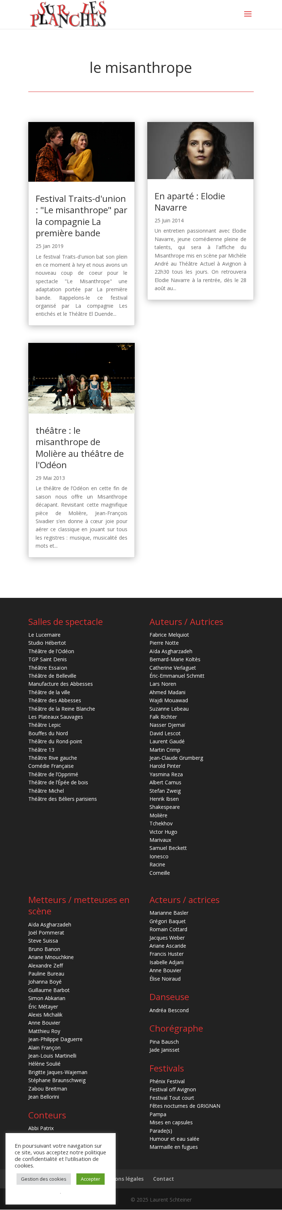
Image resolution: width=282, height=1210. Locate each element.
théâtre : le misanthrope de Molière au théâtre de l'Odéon (80, 447)
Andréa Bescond (169, 1010)
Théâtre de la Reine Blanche (61, 708)
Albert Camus (165, 782)
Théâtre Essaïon (47, 667)
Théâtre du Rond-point (55, 741)
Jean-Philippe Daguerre (55, 1039)
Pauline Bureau (46, 973)
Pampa (157, 1114)
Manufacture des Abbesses (60, 683)
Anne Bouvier (44, 1022)
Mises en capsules (171, 1122)
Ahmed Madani (167, 692)
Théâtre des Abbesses (54, 700)
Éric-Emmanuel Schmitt (177, 675)
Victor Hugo (163, 831)
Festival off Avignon (172, 1089)
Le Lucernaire (44, 634)
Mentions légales (122, 1178)
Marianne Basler (168, 912)
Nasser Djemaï (167, 724)
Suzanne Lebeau (169, 708)
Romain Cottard (168, 929)
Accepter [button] (90, 1179)
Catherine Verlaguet (172, 667)
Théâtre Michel (46, 790)
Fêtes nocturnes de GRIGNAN (184, 1105)
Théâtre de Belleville (52, 675)
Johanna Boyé (45, 981)
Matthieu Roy (44, 1031)
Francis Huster (166, 953)
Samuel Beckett (168, 847)
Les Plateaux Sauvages (55, 716)
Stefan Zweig (165, 790)
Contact (163, 1178)
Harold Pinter (165, 765)
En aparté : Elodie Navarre (190, 201)
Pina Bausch (164, 1041)
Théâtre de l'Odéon (51, 651)
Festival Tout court (171, 1097)
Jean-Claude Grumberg (176, 757)
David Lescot (165, 733)
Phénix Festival (167, 1081)
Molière (158, 815)
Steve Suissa (43, 940)
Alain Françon (44, 1047)
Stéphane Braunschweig (57, 1080)
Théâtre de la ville (49, 692)
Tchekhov (161, 823)
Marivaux (160, 839)
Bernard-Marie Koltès (174, 659)
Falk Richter (163, 716)
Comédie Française (51, 765)
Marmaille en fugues (173, 1146)
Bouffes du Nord (48, 733)
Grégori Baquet (167, 921)
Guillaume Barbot (49, 990)
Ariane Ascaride (167, 945)
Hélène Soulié (44, 1063)
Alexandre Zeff (45, 965)
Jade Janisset (164, 1049)
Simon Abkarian (46, 998)
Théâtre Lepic (44, 724)
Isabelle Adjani (166, 962)
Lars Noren (162, 683)
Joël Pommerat (46, 932)
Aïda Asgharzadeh (170, 651)
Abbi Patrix (41, 1128)
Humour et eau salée (174, 1138)
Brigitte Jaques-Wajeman (57, 1072)
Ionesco (159, 856)
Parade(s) (160, 1130)
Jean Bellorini (43, 1096)
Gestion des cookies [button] (43, 1179)
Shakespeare (164, 806)
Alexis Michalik (45, 1014)
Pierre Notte (164, 642)
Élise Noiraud (165, 978)
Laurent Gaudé (167, 741)
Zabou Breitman (47, 1088)
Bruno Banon (44, 949)
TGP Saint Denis (47, 659)
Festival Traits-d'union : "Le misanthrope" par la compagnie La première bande (81, 215)
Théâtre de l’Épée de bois (58, 782)
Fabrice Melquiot (169, 634)
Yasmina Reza (166, 774)
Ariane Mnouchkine (51, 957)
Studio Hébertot (47, 642)
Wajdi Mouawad (168, 700)
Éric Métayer (43, 1006)
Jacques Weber (167, 937)
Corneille (159, 872)
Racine (157, 864)
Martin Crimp (164, 749)
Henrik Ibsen (164, 798)
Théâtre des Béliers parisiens (62, 798)
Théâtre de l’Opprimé (53, 774)
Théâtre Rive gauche (52, 757)
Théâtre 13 (41, 749)
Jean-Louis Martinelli (52, 1055)
